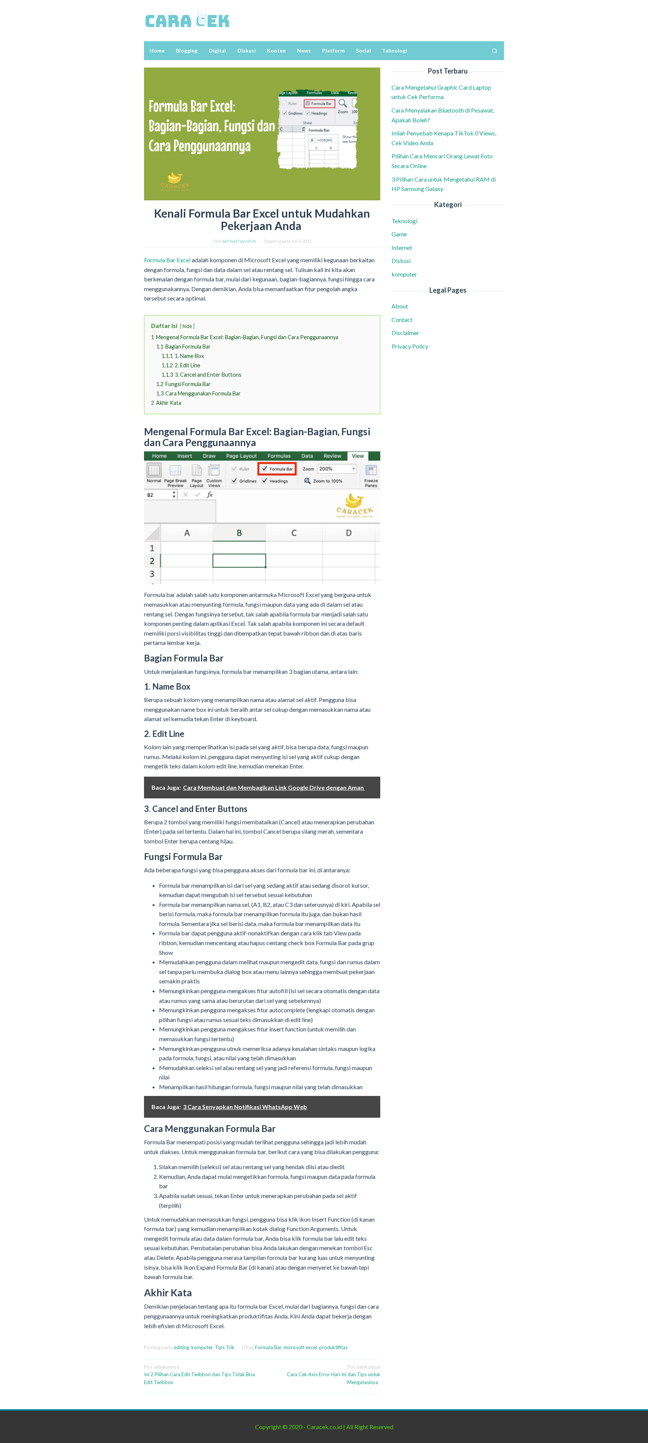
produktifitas (333, 1347)
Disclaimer (405, 332)
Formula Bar (268, 1347)
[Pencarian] (494, 50)
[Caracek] (187, 19)
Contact (402, 319)
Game (399, 233)
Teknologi (404, 220)
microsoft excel (300, 1347)
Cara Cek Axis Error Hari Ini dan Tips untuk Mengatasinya (333, 1375)
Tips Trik (224, 1347)
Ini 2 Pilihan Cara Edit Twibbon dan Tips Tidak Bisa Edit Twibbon (199, 1375)
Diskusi (401, 260)
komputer (202, 1347)
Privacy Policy (410, 346)
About (400, 306)
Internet (402, 247)
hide (187, 326)
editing (181, 1347)
